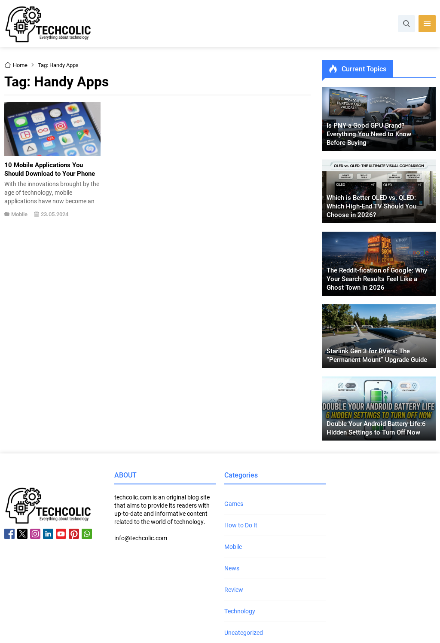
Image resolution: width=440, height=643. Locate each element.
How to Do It (240, 525)
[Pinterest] (74, 534)
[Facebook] (9, 534)
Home (20, 65)
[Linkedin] (48, 534)
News (231, 568)
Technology (239, 611)
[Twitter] (22, 534)
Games (233, 503)
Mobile (19, 214)
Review (233, 589)
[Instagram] (35, 534)
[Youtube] (61, 534)
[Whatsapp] (87, 534)
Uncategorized (243, 632)
